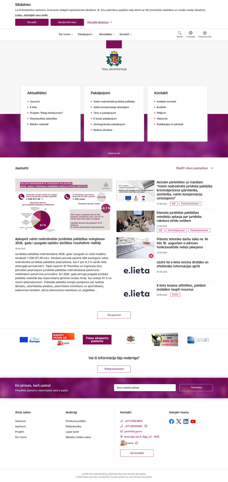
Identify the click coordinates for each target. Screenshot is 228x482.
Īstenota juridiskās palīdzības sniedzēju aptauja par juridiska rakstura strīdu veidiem (179, 217)
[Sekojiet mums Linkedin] (185, 421)
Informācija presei (176, 230)
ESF (174, 203)
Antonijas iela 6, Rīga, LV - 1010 (141, 436)
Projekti (19, 431)
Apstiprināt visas (67, 22)
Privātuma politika (76, 421)
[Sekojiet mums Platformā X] (178, 421)
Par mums (21, 437)
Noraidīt (31, 22)
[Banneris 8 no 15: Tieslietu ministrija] (131, 339)
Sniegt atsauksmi (114, 368)
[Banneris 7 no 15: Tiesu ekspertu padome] (97, 339)
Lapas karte (72, 431)
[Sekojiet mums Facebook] (171, 421)
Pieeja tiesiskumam (190, 203)
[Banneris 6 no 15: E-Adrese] (63, 339)
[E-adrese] (127, 443)
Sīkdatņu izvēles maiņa (78, 437)
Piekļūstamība (73, 426)
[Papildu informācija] (146, 426)
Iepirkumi (20, 426)
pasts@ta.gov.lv (133, 431)
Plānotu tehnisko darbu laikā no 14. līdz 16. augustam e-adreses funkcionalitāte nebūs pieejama (183, 243)
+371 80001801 (133, 426)
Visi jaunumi (114, 315)
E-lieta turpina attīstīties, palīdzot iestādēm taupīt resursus (181, 287)
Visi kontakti (137, 453)
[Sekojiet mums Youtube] (193, 421)
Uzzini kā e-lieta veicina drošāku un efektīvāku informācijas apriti (182, 264)
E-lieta (175, 294)
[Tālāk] (205, 339)
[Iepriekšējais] (23, 339)
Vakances (20, 421)
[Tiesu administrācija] (33, 34)
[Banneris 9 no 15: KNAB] (164, 339)
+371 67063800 (133, 421)
